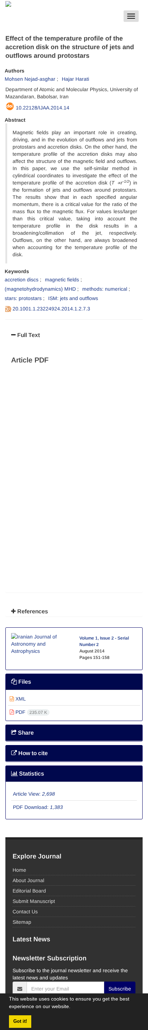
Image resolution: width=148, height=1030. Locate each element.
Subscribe (119, 989)
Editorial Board (29, 891)
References (32, 611)
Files (24, 682)
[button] (73, 1007)
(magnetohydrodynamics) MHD (40, 289)
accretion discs (21, 279)
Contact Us (25, 911)
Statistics (31, 774)
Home (19, 870)
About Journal (28, 880)
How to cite (32, 753)
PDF (30, 712)
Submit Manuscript (34, 901)
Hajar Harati (75, 79)
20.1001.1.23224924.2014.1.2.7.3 (51, 309)
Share (25, 733)
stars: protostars (23, 298)
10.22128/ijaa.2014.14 (42, 108)
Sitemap (22, 922)
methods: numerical (104, 289)
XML (20, 699)
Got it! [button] (20, 1021)
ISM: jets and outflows (73, 298)
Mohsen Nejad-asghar (30, 79)
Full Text (28, 335)
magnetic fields (62, 279)
